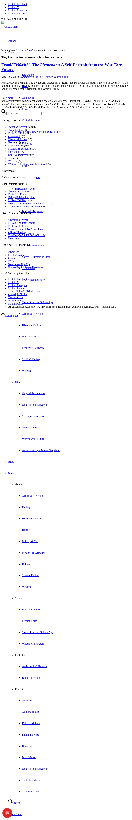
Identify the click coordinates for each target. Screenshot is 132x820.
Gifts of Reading (17, 232)
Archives (6, 177)
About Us (13, 251)
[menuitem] (73, 330)
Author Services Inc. (19, 191)
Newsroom (14, 151)
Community (14, 136)
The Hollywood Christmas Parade (26, 235)
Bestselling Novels (25, 188)
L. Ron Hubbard (17, 200)
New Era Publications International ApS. (30, 203)
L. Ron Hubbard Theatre (21, 222)
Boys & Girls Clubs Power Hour (26, 229)
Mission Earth (15, 145)
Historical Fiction (17, 139)
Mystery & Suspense (19, 148)
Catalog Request (17, 255)
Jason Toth (63, 76)
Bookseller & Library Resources (25, 267)
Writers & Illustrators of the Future (26, 164)
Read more (7, 97)
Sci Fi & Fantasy (44, 76)
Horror (12, 142)
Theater (12, 157)
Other (18, 382)
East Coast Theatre (18, 226)
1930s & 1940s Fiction (27, 291)
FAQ (11, 261)
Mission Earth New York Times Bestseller (37, 131)
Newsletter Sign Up (19, 264)
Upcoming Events (18, 219)
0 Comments (24, 76)
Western (12, 161)
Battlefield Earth (17, 133)
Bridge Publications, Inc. (21, 197)
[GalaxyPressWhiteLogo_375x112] (9, 26)
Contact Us (14, 258)
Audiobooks (15, 130)
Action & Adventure (19, 126)
